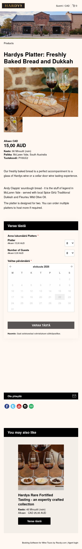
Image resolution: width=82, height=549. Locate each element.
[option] (13, 124)
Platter (16, 241)
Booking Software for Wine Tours (37, 542)
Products (9, 43)
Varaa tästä (34, 521)
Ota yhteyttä (15, 396)
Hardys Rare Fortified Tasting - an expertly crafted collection (41, 499)
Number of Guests (18, 251)
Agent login (73, 542)
